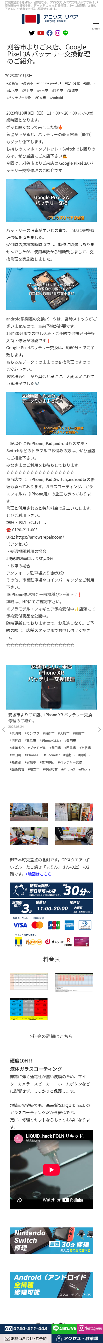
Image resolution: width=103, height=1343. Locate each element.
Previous (3, 729)
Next (99, 729)
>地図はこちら (39, 874)
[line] (66, 32)
